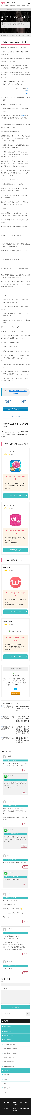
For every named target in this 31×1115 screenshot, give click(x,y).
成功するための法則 (9, 1057)
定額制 (5, 1079)
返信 (25, 770)
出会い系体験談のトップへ (15, 409)
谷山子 (23, 115)
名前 (2, 981)
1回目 (28, 88)
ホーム (7, 1102)
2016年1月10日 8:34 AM (11, 834)
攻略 (25, 1102)
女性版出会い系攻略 (9, 1066)
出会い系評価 (4, 5)
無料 (5, 1083)
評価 (21, 1102)
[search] (28, 1014)
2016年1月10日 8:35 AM (11, 876)
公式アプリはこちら (15, 495)
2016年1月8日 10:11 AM (10, 859)
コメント (4, 988)
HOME (4, 35)
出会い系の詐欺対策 (9, 1061)
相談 (15, 1104)
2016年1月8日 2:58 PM (10, 760)
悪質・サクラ (7, 1088)
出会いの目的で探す (9, 1035)
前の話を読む (8, 401)
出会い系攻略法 (21, 5)
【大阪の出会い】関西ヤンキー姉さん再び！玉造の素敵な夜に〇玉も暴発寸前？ (22, 730)
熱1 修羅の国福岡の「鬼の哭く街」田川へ (22, 709)
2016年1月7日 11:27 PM (10, 965)
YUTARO (10, 775)
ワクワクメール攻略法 (9, 1044)
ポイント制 (6, 1075)
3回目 (28, 93)
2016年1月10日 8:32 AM (11, 780)
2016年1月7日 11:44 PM (10, 933)
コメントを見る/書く (15, 416)
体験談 (14, 1102)
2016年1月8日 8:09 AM (10, 897)
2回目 (28, 90)
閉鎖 (5, 1092)
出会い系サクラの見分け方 (10, 1053)
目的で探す (12, 5)
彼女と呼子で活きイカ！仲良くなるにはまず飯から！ (22, 740)
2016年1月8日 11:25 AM (10, 805)
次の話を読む (23, 401)
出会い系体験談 (7, 24)
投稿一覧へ (15, 693)
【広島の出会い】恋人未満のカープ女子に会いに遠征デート (22, 719)
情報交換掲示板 (7, 1031)
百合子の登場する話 (19, 24)
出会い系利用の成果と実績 (10, 1048)
